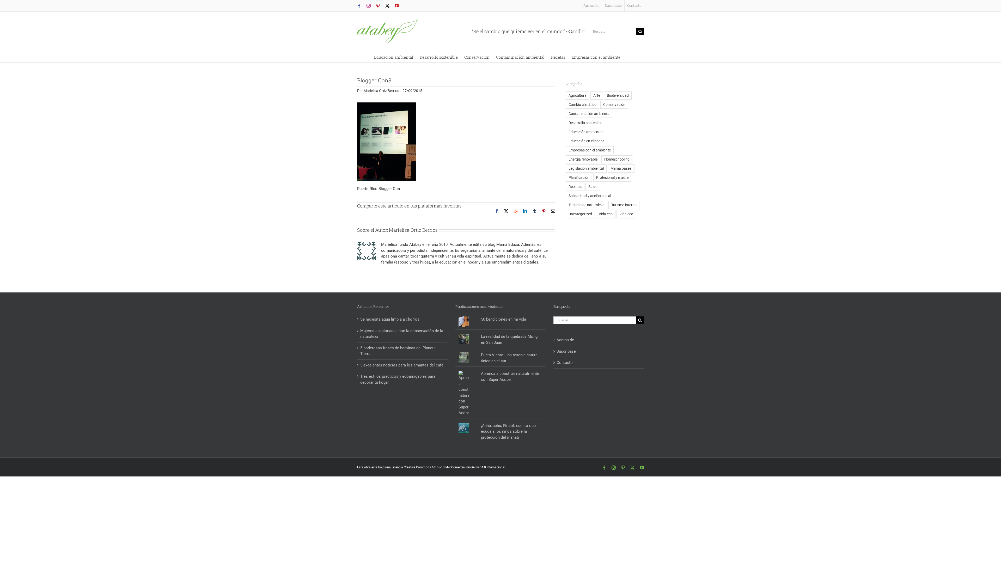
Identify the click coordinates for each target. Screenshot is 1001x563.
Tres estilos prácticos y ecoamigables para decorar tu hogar (397, 379)
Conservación (614, 104)
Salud (592, 187)
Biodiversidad (618, 95)
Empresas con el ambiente (590, 150)
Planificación (579, 177)
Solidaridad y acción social (590, 196)
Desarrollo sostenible (585, 123)
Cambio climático (582, 104)
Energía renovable (583, 159)
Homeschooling (617, 159)
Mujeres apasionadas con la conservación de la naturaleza (401, 333)
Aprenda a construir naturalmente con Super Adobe (510, 376)
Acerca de (565, 340)
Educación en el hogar (586, 141)
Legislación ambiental (586, 168)
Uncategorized (580, 214)
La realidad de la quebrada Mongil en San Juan (510, 339)
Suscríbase (566, 351)
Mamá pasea (621, 168)
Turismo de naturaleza (587, 205)
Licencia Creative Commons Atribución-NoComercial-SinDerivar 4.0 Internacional (448, 467)
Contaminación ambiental (589, 114)
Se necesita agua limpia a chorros (389, 319)
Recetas (575, 187)
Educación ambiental (585, 132)
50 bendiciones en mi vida (503, 319)
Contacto (565, 362)
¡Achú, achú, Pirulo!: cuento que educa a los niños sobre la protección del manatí (508, 431)
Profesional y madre (612, 177)
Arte (596, 95)
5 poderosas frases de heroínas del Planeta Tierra (398, 351)
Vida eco (606, 214)
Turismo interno (624, 205)
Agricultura (578, 95)
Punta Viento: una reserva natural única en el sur (510, 358)
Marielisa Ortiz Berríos (381, 91)
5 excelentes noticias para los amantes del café (401, 365)
